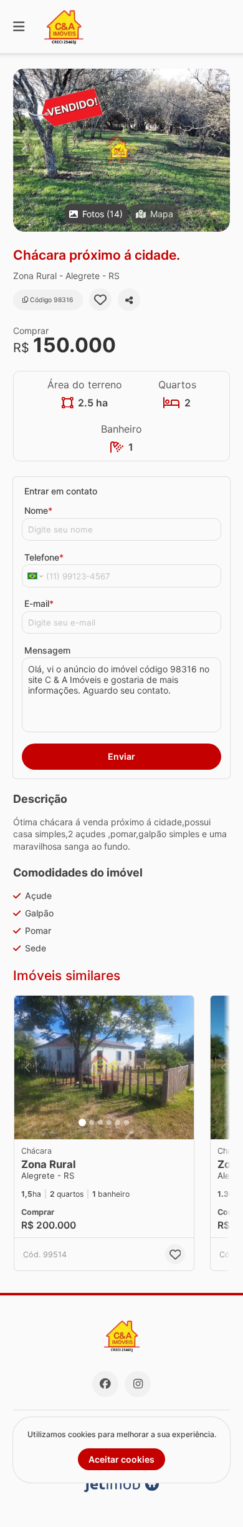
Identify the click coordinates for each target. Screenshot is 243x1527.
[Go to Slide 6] (126, 1122)
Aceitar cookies (121, 1459)
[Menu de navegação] (18, 26)
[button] (121, 150)
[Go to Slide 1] (82, 1122)
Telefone (44, 557)
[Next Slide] (219, 150)
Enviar (121, 756)
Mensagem (47, 650)
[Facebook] (105, 1384)
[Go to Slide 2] (91, 1122)
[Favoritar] (100, 299)
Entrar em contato (60, 491)
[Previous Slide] (23, 150)
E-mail (39, 603)
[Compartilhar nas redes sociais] (129, 299)
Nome (38, 510)
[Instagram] (138, 1384)
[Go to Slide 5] (117, 1122)
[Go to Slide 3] (100, 1122)
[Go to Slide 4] (109, 1122)
